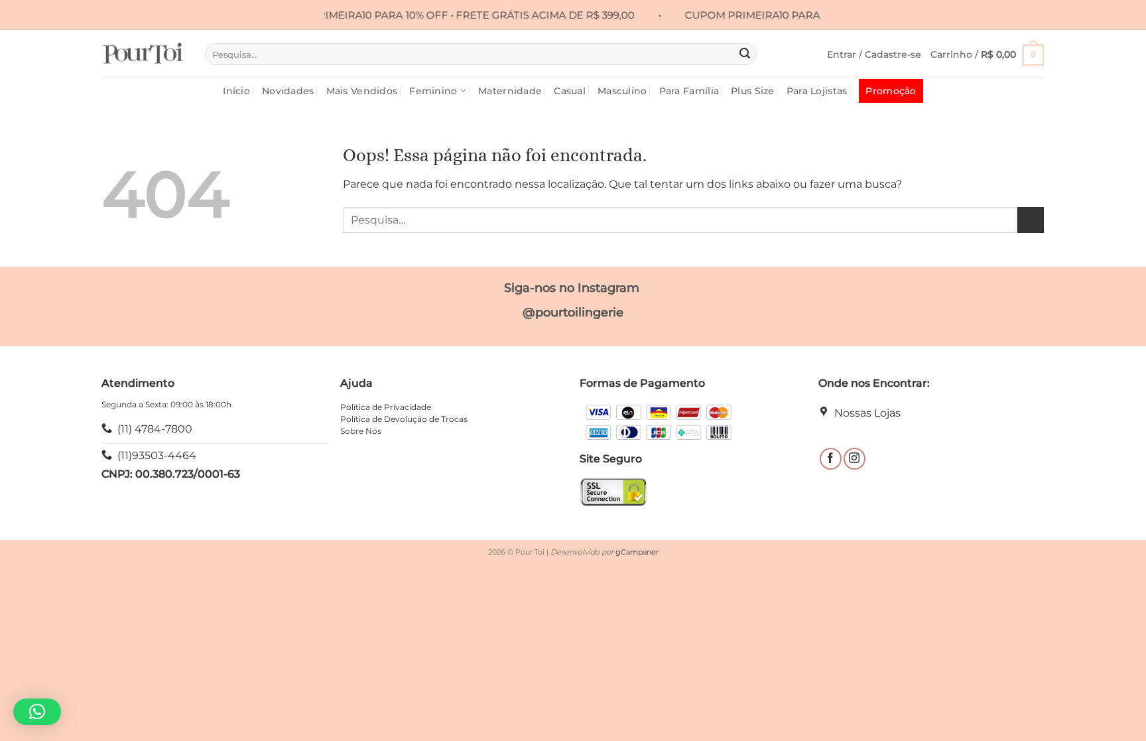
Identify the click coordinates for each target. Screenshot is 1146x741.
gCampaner (637, 552)
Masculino (622, 91)
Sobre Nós (360, 431)
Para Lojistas (817, 91)
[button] (874, 54)
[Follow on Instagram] (854, 459)
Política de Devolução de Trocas (404, 419)
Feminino (433, 91)
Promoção (890, 91)
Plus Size (753, 91)
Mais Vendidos (362, 91)
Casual (570, 91)
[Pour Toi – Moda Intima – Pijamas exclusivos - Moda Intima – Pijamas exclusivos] (143, 53)
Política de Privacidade (385, 407)
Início (236, 91)
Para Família (689, 91)
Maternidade (510, 91)
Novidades (288, 91)
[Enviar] (744, 54)
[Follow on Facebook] (831, 459)
